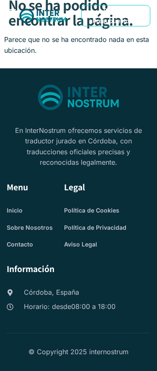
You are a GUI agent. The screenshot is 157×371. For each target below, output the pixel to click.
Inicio (15, 210)
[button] (12, 11)
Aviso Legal (80, 244)
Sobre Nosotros (30, 227)
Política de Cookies (91, 210)
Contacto (20, 244)
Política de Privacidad (95, 227)
